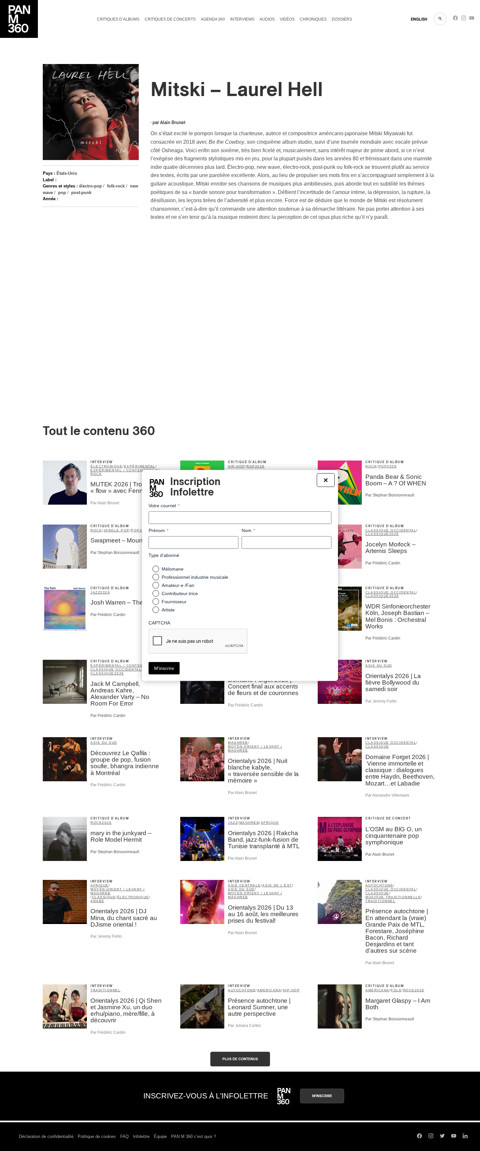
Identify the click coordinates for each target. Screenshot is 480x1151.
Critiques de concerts (170, 19)
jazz (95, 592)
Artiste (168, 609)
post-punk (81, 192)
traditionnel (380, 901)
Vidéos (287, 19)
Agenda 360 (213, 19)
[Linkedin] (465, 1137)
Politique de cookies (97, 1136)
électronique (106, 466)
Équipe (160, 1136)
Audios (267, 19)
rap (251, 466)
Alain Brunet (172, 123)
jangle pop (117, 530)
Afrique (270, 822)
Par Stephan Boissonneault (389, 495)
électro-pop (90, 186)
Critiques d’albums (118, 19)
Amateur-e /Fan (178, 585)
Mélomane (173, 569)
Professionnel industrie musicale (195, 577)
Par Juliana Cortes (244, 1025)
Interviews (242, 19)
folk (396, 990)
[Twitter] (442, 1137)
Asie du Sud (378, 665)
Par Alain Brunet (104, 503)
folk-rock (116, 186)
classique (377, 534)
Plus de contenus (240, 1059)
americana (269, 990)
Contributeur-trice (180, 593)
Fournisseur (174, 601)
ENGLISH (419, 19)
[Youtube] (471, 19)
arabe (97, 901)
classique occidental (390, 530)
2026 (260, 466)
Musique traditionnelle (393, 897)
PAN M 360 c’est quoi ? (193, 1136)
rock (96, 474)
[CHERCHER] (440, 19)
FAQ (124, 1136)
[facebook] (455, 19)
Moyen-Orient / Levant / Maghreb (255, 748)
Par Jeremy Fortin (381, 701)
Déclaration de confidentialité (46, 1136)
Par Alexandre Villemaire (387, 795)
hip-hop (236, 466)
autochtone (379, 885)
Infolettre (141, 1136)
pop (62, 192)
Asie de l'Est (277, 885)
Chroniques (313, 19)
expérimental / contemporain (124, 470)
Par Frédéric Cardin (382, 563)
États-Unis (66, 173)
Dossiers (342, 19)
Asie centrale (244, 885)
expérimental (139, 466)
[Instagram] (463, 19)
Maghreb (238, 742)
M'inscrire (322, 1096)
